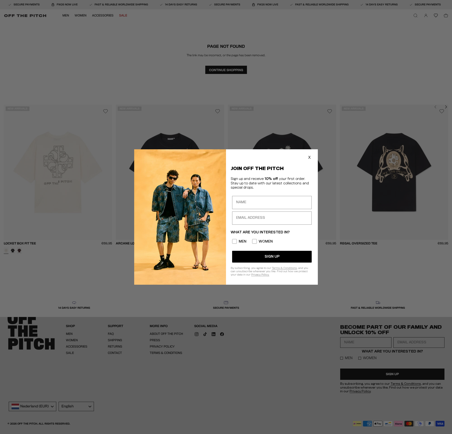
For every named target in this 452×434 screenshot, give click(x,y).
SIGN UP (272, 256)
